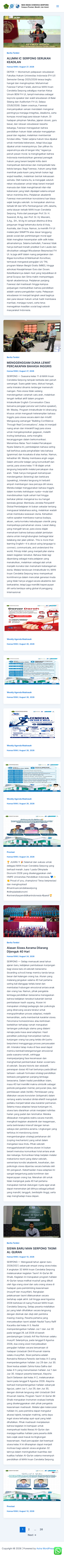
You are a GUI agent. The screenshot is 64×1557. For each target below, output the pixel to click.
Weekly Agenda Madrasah (19, 639)
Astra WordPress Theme (49, 1548)
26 (41, 1529)
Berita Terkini (13, 53)
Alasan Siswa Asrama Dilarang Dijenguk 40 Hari (27, 949)
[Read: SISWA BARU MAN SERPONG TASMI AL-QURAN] (31, 1222)
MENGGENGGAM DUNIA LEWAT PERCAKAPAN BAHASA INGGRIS (29, 364)
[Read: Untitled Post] (31, 618)
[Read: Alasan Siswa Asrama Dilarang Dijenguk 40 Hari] (31, 921)
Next (32, 1534)
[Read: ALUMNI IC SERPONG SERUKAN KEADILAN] (31, 32)
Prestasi (11, 852)
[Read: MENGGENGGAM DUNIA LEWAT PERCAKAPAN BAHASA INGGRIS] (31, 336)
